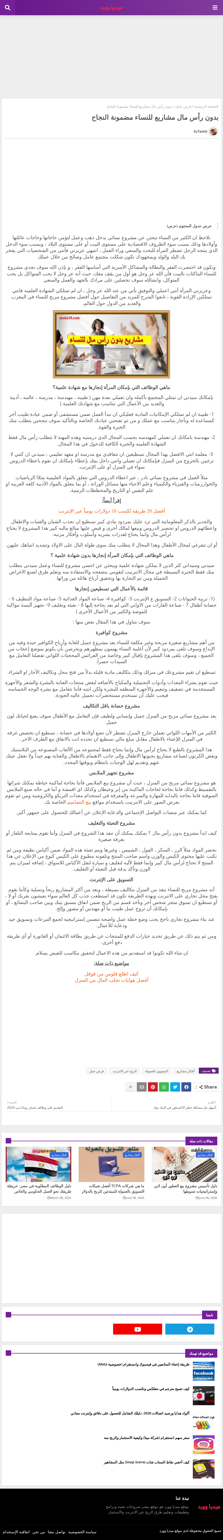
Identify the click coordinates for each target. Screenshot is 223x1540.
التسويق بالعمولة (156, 1071)
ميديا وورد (166, 1530)
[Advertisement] (111, 56)
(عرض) (172, 225)
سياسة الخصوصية (82, 1531)
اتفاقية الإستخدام (16, 1531)
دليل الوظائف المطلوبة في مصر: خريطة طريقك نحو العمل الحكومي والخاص (39, 1188)
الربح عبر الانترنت (125, 1071)
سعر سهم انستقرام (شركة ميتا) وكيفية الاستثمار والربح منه (147, 1437)
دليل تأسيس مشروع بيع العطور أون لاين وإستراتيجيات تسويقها (185, 1188)
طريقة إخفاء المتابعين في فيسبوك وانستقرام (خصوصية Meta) (144, 1364)
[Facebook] (186, 1087)
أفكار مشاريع (185, 1071)
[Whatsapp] (164, 1087)
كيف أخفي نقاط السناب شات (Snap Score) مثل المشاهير (147, 1462)
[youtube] (137, 1329)
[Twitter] (175, 1087)
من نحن (38, 1531)
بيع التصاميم (79, 802)
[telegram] (190, 1329)
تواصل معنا (57, 1531)
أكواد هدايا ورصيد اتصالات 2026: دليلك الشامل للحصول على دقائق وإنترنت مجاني (130, 1413)
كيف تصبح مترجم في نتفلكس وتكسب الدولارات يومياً (151, 1388)
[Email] (142, 1087)
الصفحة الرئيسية (206, 106)
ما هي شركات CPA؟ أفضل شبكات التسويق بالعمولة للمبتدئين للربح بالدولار (113, 1188)
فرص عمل (183, 106)
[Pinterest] (153, 1087)
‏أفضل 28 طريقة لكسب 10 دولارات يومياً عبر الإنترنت (111, 511)
